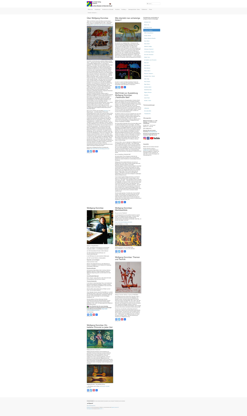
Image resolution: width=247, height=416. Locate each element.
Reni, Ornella (147, 81)
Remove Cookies (90, 401)
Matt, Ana (146, 62)
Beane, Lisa (146, 24)
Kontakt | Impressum (92, 12)
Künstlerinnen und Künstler (107, 9)
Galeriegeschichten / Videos (134, 9)
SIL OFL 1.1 (101, 408)
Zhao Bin (146, 95)
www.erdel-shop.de (152, 131)
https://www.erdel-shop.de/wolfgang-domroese (99, 148)
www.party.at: (106, 110)
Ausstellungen (97, 9)
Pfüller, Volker (147, 70)
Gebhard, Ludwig (147, 46)
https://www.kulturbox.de (91, 405)
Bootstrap (88, 407)
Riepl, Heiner (147, 84)
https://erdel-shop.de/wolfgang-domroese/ (123, 222)
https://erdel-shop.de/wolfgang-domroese (97, 309)
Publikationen (144, 9)
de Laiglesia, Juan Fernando (150, 60)
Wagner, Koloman (147, 92)
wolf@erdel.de (146, 150)
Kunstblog (124, 9)
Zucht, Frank (146, 97)
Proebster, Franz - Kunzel (149, 76)
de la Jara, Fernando (148, 54)
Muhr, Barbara (147, 68)
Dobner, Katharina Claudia (149, 38)
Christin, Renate (147, 35)
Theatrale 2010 (147, 113)
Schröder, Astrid (147, 87)
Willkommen (90, 9)
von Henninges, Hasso (148, 51)
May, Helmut (146, 65)
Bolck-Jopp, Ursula (148, 27)
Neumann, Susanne (148, 73)
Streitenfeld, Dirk (147, 89)
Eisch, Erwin (146, 43)
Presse (150, 9)
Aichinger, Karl (147, 22)
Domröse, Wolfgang (148, 30)
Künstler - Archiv (147, 100)
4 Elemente (146, 108)
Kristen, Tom (146, 57)
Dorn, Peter (146, 41)
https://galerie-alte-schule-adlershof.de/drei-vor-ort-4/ (102, 24)
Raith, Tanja (146, 79)
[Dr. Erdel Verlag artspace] (99, 3)
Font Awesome (89, 408)
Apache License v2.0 (115, 407)
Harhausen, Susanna (148, 49)
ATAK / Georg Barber (148, 33)
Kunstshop (117, 9)
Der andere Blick (147, 111)
